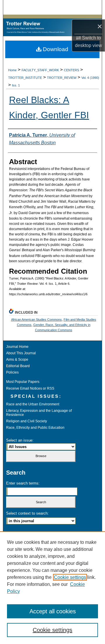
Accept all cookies (52, 611)
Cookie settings (70, 577)
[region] (52, 587)
